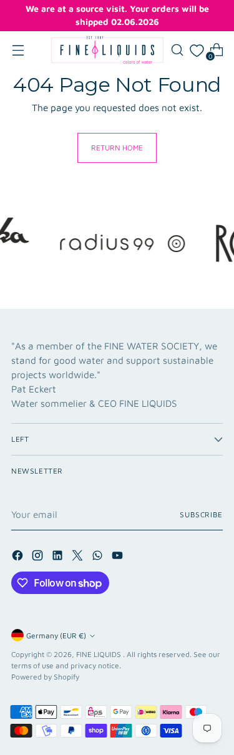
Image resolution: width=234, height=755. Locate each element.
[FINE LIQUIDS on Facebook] (18, 557)
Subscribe (201, 514)
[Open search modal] (177, 50)
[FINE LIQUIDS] (107, 50)
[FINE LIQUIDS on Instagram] (38, 557)
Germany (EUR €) (56, 635)
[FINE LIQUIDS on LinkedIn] (58, 557)
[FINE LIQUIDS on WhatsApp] (98, 557)
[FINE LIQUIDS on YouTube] (118, 557)
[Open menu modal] (18, 50)
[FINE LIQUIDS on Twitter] (78, 557)
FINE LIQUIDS (99, 654)
